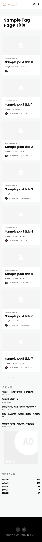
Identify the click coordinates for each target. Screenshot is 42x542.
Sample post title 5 (19, 274)
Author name (14, 71)
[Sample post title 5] (21, 257)
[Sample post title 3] (21, 172)
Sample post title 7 (19, 359)
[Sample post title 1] (21, 88)
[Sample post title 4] (21, 215)
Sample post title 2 (19, 147)
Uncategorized (11, 58)
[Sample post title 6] (21, 299)
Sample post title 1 (18, 105)
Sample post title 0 (19, 62)
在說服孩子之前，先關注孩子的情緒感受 (18, 424)
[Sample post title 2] (21, 130)
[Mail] (24, 529)
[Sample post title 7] (21, 342)
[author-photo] (6, 71)
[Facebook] (18, 529)
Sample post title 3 (19, 189)
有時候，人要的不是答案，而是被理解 (17, 392)
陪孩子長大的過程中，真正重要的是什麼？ (19, 406)
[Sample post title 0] (21, 45)
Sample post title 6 (19, 316)
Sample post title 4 (19, 231)
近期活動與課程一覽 (10, 399)
